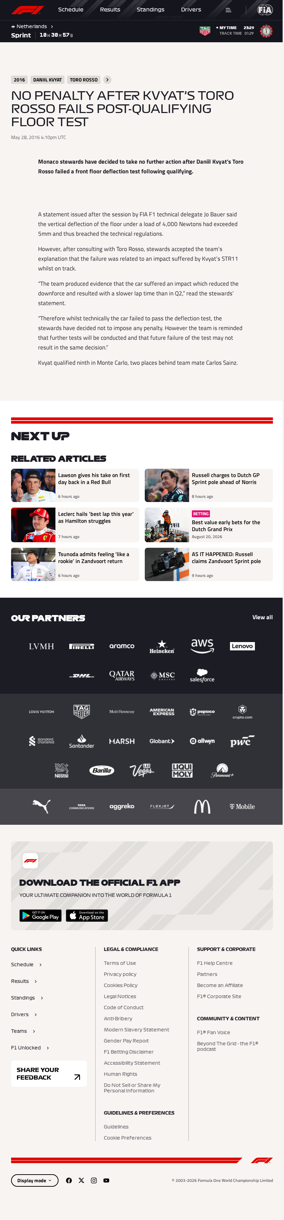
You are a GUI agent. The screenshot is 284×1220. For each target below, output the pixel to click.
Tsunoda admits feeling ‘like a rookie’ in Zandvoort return (93, 558)
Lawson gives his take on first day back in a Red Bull (94, 478)
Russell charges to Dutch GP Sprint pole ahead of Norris (225, 478)
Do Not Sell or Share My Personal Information (132, 1088)
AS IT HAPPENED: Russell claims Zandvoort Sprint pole (226, 558)
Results (110, 9)
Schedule (70, 9)
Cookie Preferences (127, 1138)
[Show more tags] (107, 80)
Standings (151, 9)
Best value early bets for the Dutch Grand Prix (226, 526)
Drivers (191, 9)
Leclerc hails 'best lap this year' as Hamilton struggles (96, 517)
